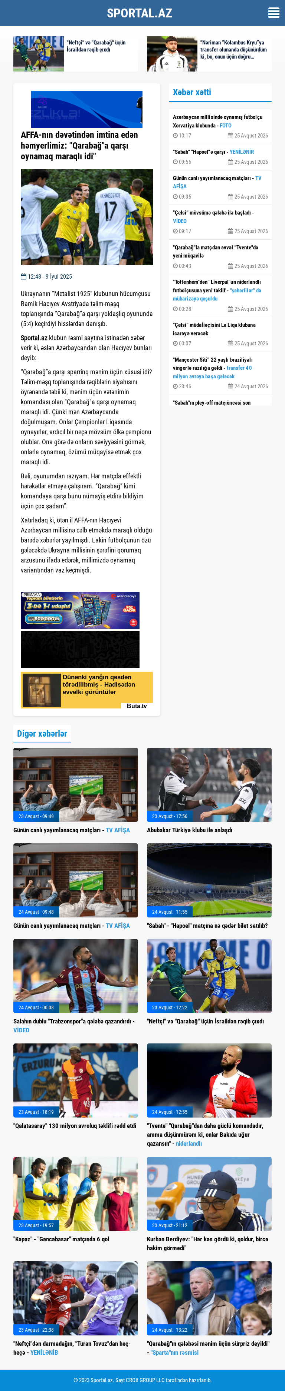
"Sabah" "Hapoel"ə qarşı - (220, 157)
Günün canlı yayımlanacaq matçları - (220, 187)
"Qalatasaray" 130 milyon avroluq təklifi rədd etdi (74, 1125)
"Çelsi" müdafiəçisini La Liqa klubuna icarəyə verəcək (220, 334)
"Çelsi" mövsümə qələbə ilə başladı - (220, 222)
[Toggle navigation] (273, 12)
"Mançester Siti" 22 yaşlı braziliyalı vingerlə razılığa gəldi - (220, 373)
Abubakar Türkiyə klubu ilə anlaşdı (189, 830)
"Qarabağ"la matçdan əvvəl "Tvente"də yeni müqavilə (220, 256)
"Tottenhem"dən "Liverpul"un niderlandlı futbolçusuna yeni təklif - (220, 295)
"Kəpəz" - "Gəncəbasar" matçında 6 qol (61, 1239)
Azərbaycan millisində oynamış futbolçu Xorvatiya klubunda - (220, 126)
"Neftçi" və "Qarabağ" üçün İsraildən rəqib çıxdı (205, 1021)
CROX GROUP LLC (145, 1380)
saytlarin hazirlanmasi (51, 583)
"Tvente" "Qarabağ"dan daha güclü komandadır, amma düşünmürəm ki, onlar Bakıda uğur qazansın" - (205, 1134)
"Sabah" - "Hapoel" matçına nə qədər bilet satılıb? (207, 925)
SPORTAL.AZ (139, 13)
